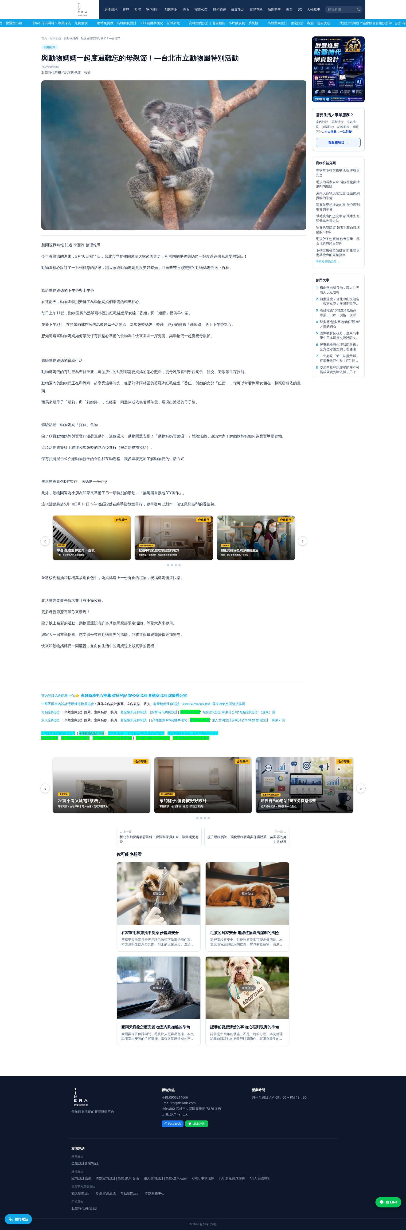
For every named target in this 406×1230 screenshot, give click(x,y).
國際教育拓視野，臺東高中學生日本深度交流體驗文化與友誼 (339, 335)
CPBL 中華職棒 (203, 1178)
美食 (186, 9)
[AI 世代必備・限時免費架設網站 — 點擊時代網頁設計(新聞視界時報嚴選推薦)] (338, 69)
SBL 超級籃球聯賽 (232, 1178)
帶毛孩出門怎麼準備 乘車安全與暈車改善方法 (338, 218)
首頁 (44, 38)
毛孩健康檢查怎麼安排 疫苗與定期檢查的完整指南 (338, 252)
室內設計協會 (51, 695)
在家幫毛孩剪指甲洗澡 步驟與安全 (338, 172)
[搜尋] (358, 9)
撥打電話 (21, 1219)
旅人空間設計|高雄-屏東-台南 (165, 1178)
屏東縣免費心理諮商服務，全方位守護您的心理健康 (339, 346)
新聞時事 (274, 9)
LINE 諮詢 (196, 1124)
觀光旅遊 (219, 9)
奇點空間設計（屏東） (255, 712)
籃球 (137, 9)
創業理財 (171, 9)
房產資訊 (110, 9)
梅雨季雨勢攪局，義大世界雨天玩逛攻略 (339, 289)
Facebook (172, 1124)
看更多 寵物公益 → (328, 262)
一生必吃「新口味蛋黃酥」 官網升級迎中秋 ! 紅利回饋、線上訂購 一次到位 (339, 358)
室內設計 (152, 9)
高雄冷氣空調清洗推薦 (196, 704)
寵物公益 (201, 9)
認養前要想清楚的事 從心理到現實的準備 (338, 206)
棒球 (126, 9)
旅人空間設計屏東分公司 (230, 720)
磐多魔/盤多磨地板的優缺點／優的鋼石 (340, 323)
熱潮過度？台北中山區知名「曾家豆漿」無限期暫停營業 (339, 301)
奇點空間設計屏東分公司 (220, 712)
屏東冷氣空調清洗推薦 (228, 704)
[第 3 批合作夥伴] (176, 565)
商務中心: (124, 695)
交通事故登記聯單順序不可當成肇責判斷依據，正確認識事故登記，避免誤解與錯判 (339, 369)
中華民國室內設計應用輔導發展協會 (67, 704)
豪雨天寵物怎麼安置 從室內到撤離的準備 (338, 195)
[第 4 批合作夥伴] (179, 565)
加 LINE (392, 1202)
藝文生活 (237, 9)
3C (300, 9)
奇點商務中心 (154, 1193)
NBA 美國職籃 (260, 1178)
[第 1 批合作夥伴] (168, 565)
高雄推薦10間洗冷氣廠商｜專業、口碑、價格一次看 (340, 312)
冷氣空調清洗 (106, 1193)
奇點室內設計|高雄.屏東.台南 (117, 1178)
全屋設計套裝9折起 (85, 1163)
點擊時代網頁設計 (164, 712)
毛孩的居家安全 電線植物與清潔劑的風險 (338, 184)
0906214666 (178, 1097)
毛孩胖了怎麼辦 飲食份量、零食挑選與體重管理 (338, 241)
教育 (289, 9)
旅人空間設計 (51, 720)
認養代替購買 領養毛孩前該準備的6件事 (338, 229)
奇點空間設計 (51, 712)
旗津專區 (256, 9)
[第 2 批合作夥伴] (172, 565)
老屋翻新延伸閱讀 (166, 704)
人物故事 (313, 9)
